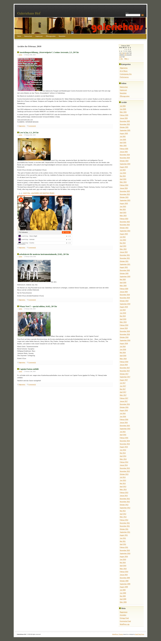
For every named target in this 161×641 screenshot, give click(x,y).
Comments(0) (32, 126)
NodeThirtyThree (139, 634)
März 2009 (123, 602)
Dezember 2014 (125, 441)
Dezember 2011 (125, 523)
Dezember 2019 (125, 295)
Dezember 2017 (125, 368)
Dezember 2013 (125, 468)
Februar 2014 (124, 462)
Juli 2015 (123, 432)
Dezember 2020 (125, 270)
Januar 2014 (124, 465)
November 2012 (125, 502)
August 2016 (124, 410)
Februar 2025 (124, 149)
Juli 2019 (123, 310)
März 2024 (123, 182)
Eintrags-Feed (124, 618)
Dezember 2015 (125, 425)
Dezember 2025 (125, 121)
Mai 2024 (123, 176)
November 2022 (125, 225)
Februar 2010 (124, 572)
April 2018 (123, 355)
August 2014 (124, 447)
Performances (124, 77)
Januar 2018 (124, 365)
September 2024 (125, 164)
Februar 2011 (124, 547)
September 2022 (125, 231)
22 (125, 55)
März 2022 (123, 249)
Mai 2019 (123, 316)
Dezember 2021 (125, 255)
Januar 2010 (124, 575)
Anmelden (123, 615)
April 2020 (123, 282)
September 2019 (125, 304)
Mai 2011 (123, 541)
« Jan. (121, 59)
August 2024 (124, 167)
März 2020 (123, 285)
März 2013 (123, 489)
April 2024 (123, 179)
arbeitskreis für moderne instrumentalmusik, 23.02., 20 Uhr (44, 254)
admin (20, 54)
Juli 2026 (123, 106)
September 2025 (125, 130)
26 (120, 57)
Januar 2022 (124, 252)
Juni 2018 (123, 349)
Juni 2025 (123, 139)
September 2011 (125, 532)
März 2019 (123, 322)
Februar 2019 (124, 325)
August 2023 (124, 203)
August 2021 (124, 267)
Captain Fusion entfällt (29, 369)
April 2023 (123, 212)
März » (126, 59)
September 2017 (125, 377)
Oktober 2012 (124, 505)
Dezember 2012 (125, 499)
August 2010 (124, 556)
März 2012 (123, 517)
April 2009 (123, 599)
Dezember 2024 (125, 155)
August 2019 (124, 307)
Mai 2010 (123, 562)
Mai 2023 (123, 209)
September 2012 (125, 508)
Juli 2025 (123, 136)
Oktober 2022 (124, 228)
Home (19, 36)
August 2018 (124, 343)
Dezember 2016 (125, 404)
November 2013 (125, 471)
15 (125, 53)
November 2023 (125, 194)
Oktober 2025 (124, 127)
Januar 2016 (124, 422)
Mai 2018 (123, 352)
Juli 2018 (123, 346)
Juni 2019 (123, 313)
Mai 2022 (123, 243)
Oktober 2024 (124, 161)
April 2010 (123, 566)
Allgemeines (22, 126)
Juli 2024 (123, 170)
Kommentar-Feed (125, 621)
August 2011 (124, 535)
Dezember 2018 (125, 331)
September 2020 (125, 276)
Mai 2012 (123, 511)
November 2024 (125, 158)
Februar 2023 (124, 219)
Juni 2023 (123, 206)
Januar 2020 (124, 292)
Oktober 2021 (124, 261)
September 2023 (125, 200)
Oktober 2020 (124, 273)
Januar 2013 (124, 495)
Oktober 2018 (124, 337)
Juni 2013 (123, 480)
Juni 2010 (123, 559)
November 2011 (125, 526)
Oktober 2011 (124, 529)
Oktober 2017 (124, 374)
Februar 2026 (124, 115)
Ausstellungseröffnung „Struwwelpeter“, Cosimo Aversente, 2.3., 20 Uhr (49, 52)
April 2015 (123, 435)
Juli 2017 (123, 383)
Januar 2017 (124, 401)
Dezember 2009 (125, 578)
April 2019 (123, 319)
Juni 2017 (123, 386)
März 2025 (123, 145)
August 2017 (124, 380)
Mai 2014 (123, 453)
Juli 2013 (123, 477)
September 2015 (125, 429)
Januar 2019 (124, 328)
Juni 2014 (123, 450)
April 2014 (123, 456)
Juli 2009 (123, 590)
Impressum (39, 36)
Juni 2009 (123, 593)
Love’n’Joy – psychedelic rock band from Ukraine (38, 193)
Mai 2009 (123, 596)
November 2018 (125, 334)
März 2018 (123, 359)
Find (127, 13)
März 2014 (123, 459)
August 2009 (124, 587)
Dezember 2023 (125, 191)
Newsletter (62, 36)
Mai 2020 (123, 279)
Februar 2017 (124, 398)
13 (122, 53)
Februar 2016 (124, 419)
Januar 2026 (124, 118)
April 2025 (123, 142)
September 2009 (125, 584)
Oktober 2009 (124, 581)
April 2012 (123, 514)
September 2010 (125, 553)
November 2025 (125, 124)
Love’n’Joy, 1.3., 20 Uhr (29, 132)
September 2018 (125, 340)
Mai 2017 (123, 389)
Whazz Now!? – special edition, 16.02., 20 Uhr (38, 306)
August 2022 (124, 234)
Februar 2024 (124, 185)
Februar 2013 (124, 492)
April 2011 (123, 544)
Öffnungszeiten (51, 36)
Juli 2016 (123, 413)
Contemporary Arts (126, 74)
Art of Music (124, 71)
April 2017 (123, 392)
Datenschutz (28, 36)
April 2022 (123, 246)
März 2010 (123, 569)
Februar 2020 (124, 289)
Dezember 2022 (125, 222)
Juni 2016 (123, 416)
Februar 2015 (124, 438)
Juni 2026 (123, 109)
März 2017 (123, 395)
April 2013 (123, 486)
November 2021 (125, 258)
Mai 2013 (123, 483)
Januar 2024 (124, 188)
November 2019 (125, 298)
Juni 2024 (123, 173)
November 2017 (125, 371)
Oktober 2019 (124, 301)
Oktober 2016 (124, 407)
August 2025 (124, 133)
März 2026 (123, 112)
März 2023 (123, 215)
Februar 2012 (124, 520)
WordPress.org (124, 624)
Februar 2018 (124, 362)
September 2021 (125, 264)
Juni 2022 (123, 240)
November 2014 (125, 444)
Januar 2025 (124, 152)
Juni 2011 (123, 538)
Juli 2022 (123, 237)
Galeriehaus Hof (28, 13)
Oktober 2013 (124, 474)
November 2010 (125, 550)
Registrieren (123, 612)
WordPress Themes (117, 634)
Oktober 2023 (124, 197)
